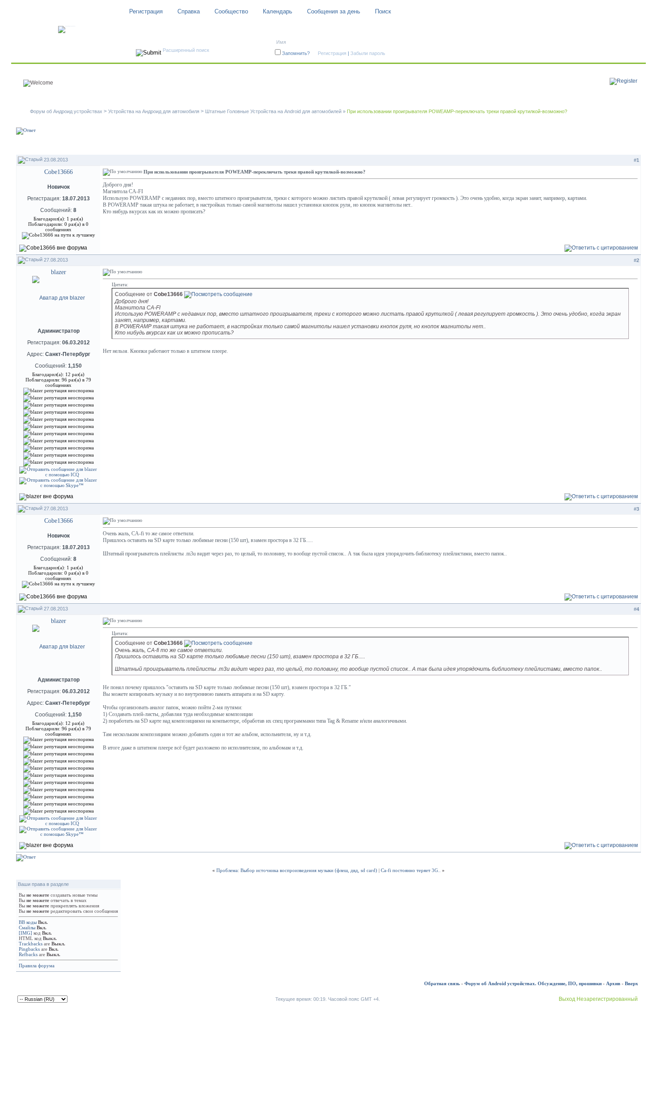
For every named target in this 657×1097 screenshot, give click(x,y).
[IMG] (25, 933)
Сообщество (231, 11)
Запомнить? (296, 53)
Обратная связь (442, 983)
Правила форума (37, 965)
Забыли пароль (367, 53)
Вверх (631, 983)
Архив (613, 983)
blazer (58, 272)
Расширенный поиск (186, 50)
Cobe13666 (58, 172)
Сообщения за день (333, 11)
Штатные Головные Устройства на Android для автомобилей (273, 111)
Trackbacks (30, 943)
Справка (188, 11)
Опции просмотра (612, 145)
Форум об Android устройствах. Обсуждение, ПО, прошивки (533, 983)
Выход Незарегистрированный (598, 999)
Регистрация (146, 11)
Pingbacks (29, 949)
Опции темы (559, 145)
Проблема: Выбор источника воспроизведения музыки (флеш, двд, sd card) (296, 870)
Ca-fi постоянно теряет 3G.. (411, 870)
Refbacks (28, 954)
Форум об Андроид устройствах (66, 111)
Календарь (277, 11)
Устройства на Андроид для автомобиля (153, 111)
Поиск (383, 11)
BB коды (28, 922)
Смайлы (27, 927)
